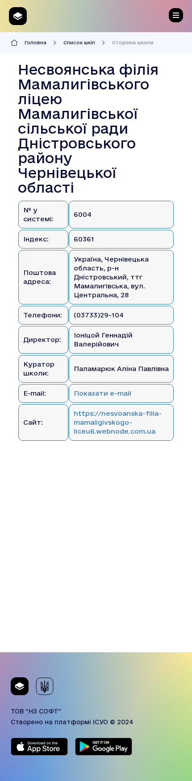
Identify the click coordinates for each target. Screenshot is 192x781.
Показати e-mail (102, 393)
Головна (35, 42)
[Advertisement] (96, 556)
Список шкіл (79, 42)
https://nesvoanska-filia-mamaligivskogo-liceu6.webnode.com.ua (118, 422)
